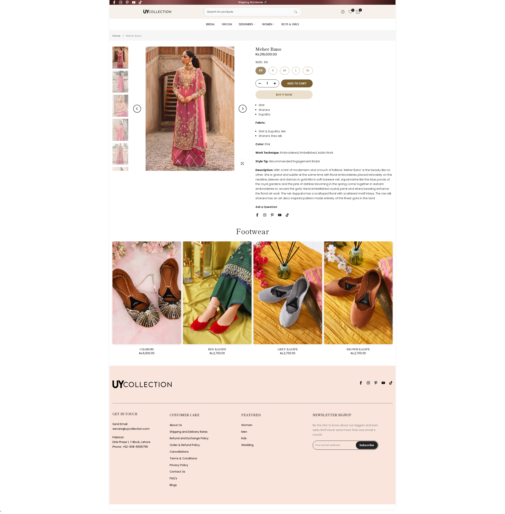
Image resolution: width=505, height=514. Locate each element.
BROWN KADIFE (358, 349)
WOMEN (267, 24)
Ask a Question (266, 207)
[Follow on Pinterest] (127, 2)
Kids (244, 438)
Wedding (247, 445)
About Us (176, 425)
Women (246, 425)
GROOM (227, 24)
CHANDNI (147, 349)
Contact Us (177, 472)
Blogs (173, 485)
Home (116, 36)
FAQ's (173, 478)
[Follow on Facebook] (114, 2)
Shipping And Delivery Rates (189, 432)
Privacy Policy (179, 465)
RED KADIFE (217, 349)
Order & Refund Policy (185, 445)
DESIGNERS (246, 24)
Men (244, 432)
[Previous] (137, 109)
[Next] (243, 109)
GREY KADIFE (288, 349)
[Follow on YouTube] (134, 2)
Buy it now (284, 95)
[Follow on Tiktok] (140, 2)
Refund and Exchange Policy (189, 438)
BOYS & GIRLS (290, 24)
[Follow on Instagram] (121, 2)
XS (261, 70)
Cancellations (179, 452)
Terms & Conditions (183, 458)
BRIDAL (210, 24)
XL (308, 70)
